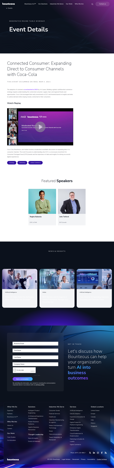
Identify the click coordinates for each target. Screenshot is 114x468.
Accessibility (91, 459)
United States (95, 411)
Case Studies (11, 437)
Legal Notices (66, 459)
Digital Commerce (75, 445)
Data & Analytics (75, 414)
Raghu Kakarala (36, 217)
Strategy (11, 162)
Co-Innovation (11, 440)
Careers (9, 429)
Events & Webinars (34, 441)
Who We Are (79, 4)
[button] (40, 127)
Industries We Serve (56, 4)
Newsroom (75, 459)
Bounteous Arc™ (30, 4)
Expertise (10, 411)
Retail (51, 431)
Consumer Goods (54, 411)
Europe (93, 414)
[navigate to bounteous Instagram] (98, 453)
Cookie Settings (102, 459)
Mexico (93, 423)
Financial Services (54, 414)
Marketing (22, 162)
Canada (93, 417)
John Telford (64, 217)
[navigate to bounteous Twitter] (90, 453)
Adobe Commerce (35, 162)
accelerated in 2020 (31, 90)
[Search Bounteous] (92, 4)
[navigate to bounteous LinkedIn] (94, 453)
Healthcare (52, 417)
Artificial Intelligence (76, 411)
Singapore (94, 426)
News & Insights (33, 438)
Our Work (69, 4)
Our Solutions (42, 4)
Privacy (83, 459)
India (92, 420)
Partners (9, 414)
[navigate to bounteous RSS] (106, 453)
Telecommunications (55, 434)
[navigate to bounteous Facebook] (102, 453)
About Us (10, 425)
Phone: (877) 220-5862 (78, 453)
